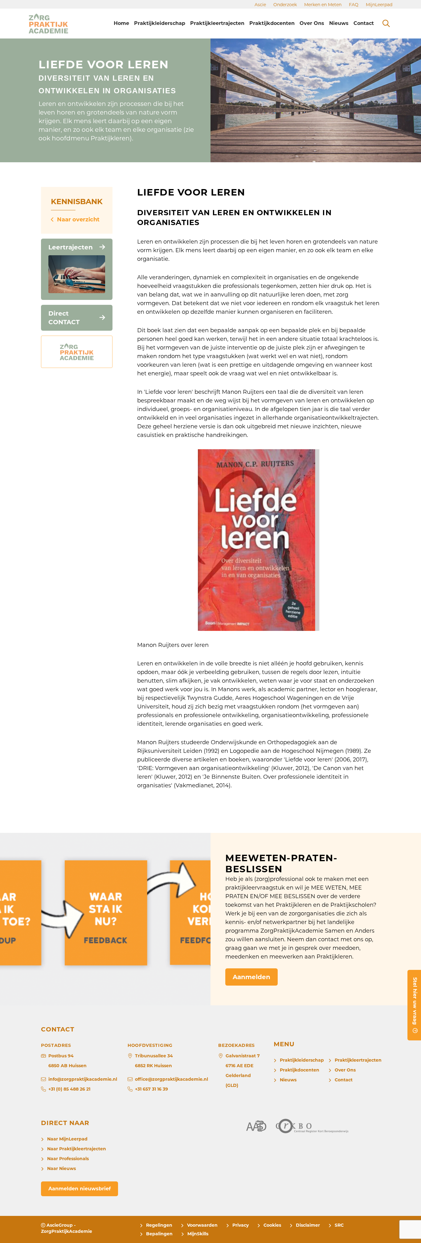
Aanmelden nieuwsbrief (79, 1189)
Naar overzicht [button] (78, 219)
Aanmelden (251, 977)
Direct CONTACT (64, 318)
